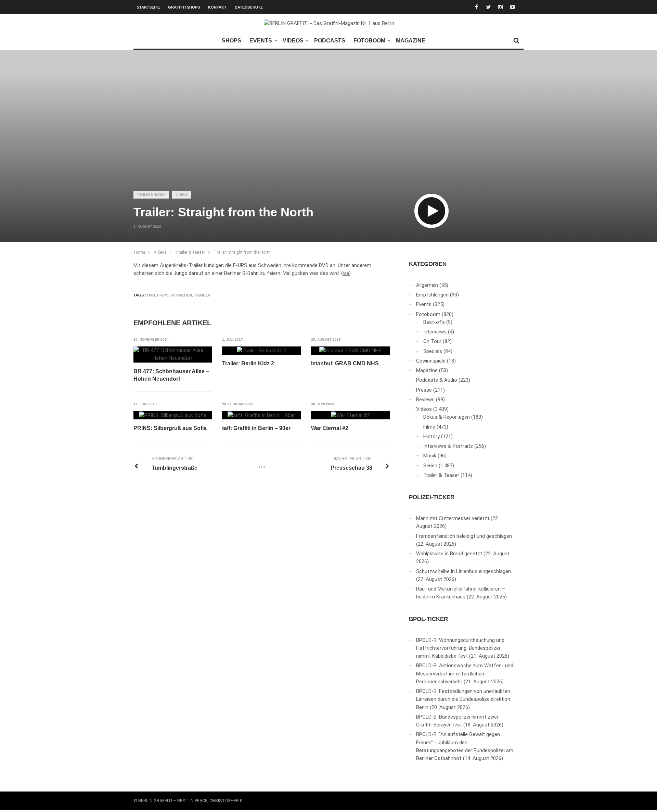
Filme (429, 427)
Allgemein (427, 285)
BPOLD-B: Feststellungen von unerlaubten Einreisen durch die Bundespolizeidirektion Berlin (463, 699)
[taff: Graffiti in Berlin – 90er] (261, 415)
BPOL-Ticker (428, 619)
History (431, 436)
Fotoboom (369, 40)
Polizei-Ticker (431, 497)
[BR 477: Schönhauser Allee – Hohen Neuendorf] (172, 354)
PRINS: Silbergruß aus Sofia (170, 428)
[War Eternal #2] (350, 415)
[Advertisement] (328, 132)
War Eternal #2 (329, 428)
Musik (429, 456)
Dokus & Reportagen (446, 417)
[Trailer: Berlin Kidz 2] (261, 350)
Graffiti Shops (184, 7)
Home (139, 252)
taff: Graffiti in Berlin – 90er (256, 428)
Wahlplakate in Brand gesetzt (449, 553)
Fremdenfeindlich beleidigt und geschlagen (464, 536)
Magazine (410, 40)
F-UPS (162, 295)
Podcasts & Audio (436, 380)
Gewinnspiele (431, 361)
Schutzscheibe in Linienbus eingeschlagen (463, 571)
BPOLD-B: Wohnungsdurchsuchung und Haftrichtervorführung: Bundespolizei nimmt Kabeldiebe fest (460, 648)
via (346, 273)
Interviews (435, 332)
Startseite (148, 7)
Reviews (425, 399)
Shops (231, 40)
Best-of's (434, 322)
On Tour (432, 341)
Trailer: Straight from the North (242, 252)
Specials (432, 351)
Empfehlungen (432, 295)
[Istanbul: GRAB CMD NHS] (350, 350)
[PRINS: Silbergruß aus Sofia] (172, 415)
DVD (151, 295)
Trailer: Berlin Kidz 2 (248, 363)
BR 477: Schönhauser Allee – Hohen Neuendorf (171, 375)
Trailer (202, 295)
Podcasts (329, 40)
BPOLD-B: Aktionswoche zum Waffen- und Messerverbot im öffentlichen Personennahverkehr (464, 673)
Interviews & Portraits (448, 446)
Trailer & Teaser (151, 195)
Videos (293, 40)
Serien (430, 466)
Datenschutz (249, 7)
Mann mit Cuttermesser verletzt (452, 518)
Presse (424, 390)
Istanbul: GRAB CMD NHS (345, 363)
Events (260, 40)
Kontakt (217, 7)
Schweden (181, 295)
